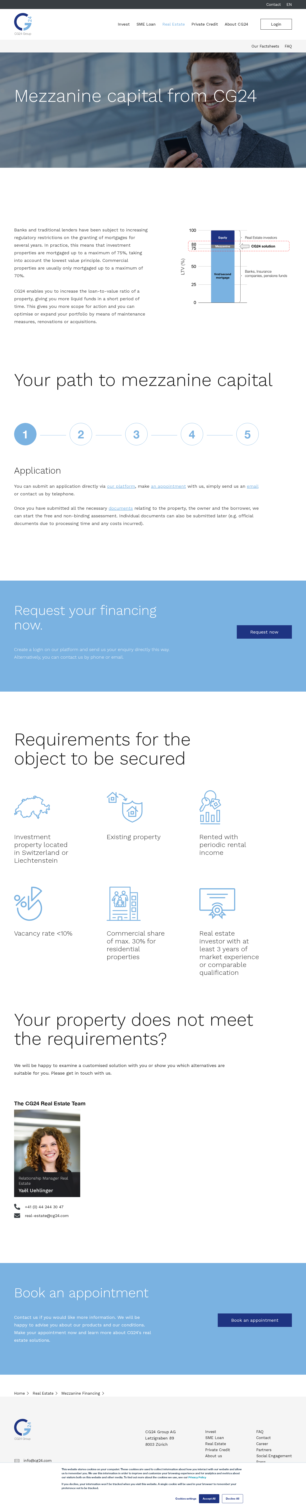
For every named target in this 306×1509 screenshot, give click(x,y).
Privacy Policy (197, 1477)
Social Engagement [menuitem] (274, 1456)
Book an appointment (254, 1320)
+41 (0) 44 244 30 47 (44, 1206)
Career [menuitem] (262, 1443)
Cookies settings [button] (185, 1498)
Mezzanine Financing (80, 1393)
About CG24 (236, 24)
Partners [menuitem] (264, 1450)
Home (19, 1393)
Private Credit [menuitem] (217, 1450)
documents (121, 508)
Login (276, 24)
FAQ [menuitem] (259, 1431)
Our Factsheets (265, 46)
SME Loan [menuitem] (214, 1437)
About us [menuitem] (213, 1456)
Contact (273, 4)
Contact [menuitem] (263, 1437)
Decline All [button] (232, 1498)
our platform (121, 486)
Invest (124, 24)
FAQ (288, 46)
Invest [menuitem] (210, 1431)
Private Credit (205, 24)
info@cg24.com (38, 1460)
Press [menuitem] (261, 1462)
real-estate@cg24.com (46, 1215)
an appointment (168, 486)
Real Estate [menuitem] (215, 1443)
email (253, 486)
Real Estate (173, 24)
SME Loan (146, 24)
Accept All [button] (209, 1498)
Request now (264, 632)
